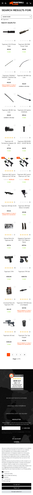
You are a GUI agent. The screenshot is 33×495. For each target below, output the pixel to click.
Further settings (6, 481)
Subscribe (26, 428)
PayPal (6, 477)
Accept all (16, 484)
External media (8, 473)
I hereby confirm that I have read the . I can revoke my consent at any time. (16, 432)
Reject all (16, 488)
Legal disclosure (8, 467)
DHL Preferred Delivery (11, 475)
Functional (7, 479)
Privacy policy (27, 469)
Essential (7, 471)
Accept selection (16, 491)
